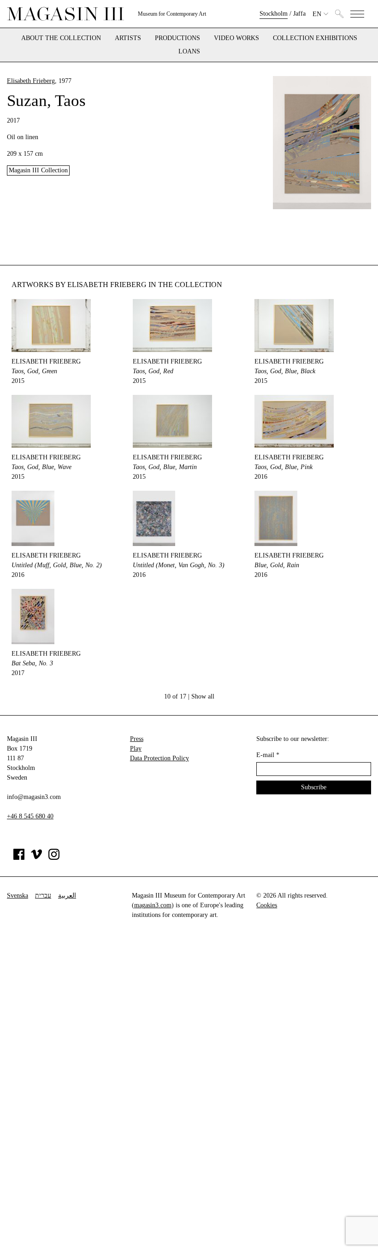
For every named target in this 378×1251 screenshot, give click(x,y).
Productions (177, 38)
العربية (67, 895)
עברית (43, 895)
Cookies (266, 905)
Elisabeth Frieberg (31, 80)
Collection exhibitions (315, 38)
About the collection (61, 38)
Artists (128, 38)
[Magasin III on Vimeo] (36, 857)
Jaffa (299, 13)
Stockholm (274, 13)
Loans (189, 51)
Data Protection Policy (159, 758)
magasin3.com (152, 905)
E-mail (267, 755)
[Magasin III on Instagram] (53, 857)
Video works (236, 38)
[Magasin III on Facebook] (18, 857)
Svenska (17, 895)
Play (136, 748)
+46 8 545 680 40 (30, 816)
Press (136, 738)
